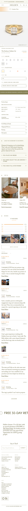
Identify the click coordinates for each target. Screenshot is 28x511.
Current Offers (5, 493)
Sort (2, 251)
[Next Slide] (25, 238)
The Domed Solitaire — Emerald (13, 296)
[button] (14, 224)
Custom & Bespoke (6, 469)
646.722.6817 (4, 458)
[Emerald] (10, 59)
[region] (14, 238)
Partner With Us (5, 476)
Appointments (5, 468)
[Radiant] (17, 59)
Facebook (17, 458)
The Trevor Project (8, 428)
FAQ (2, 482)
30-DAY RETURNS (11, 1)
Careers (3, 473)
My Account (4, 490)
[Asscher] (2, 63)
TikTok (16, 461)
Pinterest (17, 459)
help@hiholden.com (6, 457)
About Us (3, 467)
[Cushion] (21, 59)
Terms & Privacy (19, 467)
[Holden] (14, 5)
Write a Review (16, 247)
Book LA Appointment (6, 207)
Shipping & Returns (6, 485)
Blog (2, 475)
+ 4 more (6, 283)
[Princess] (14, 59)
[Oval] (6, 59)
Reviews (3, 471)
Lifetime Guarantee (6, 484)
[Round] (2, 59)
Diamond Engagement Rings (7, 48)
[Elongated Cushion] (6, 63)
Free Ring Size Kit (5, 491)
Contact (3, 489)
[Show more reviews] (14, 398)
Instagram (17, 457)
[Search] (20, 5)
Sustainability (5, 472)
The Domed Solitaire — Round (12, 263)
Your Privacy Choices (20, 468)
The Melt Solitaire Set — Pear (12, 330)
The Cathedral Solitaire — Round (13, 363)
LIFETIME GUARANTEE (19, 1)
